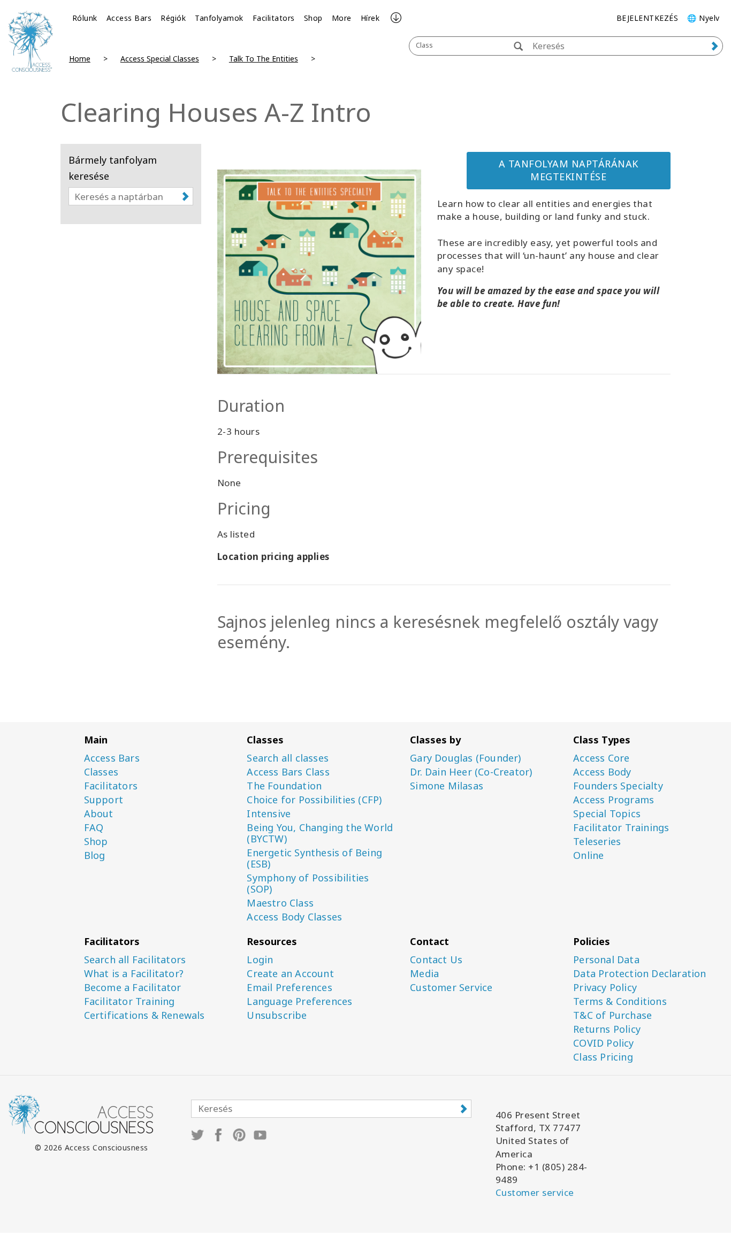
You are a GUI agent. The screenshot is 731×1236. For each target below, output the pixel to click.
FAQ (94, 827)
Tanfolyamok (219, 18)
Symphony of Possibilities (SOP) (308, 883)
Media (424, 973)
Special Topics (607, 813)
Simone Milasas (446, 786)
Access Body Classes (294, 917)
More (342, 18)
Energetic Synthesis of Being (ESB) (314, 858)
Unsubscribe (277, 1015)
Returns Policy (607, 1029)
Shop (313, 18)
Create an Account (290, 973)
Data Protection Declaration (639, 973)
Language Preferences (299, 1001)
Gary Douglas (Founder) (465, 758)
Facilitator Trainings (621, 827)
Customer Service (451, 987)
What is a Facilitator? (134, 973)
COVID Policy (603, 1043)
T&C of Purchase (612, 1015)
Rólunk (84, 18)
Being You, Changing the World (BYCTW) (320, 833)
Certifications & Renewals (144, 1015)
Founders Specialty (618, 786)
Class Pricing (603, 1057)
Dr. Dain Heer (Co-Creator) (471, 772)
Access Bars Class (288, 772)
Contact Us (436, 959)
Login (260, 959)
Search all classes (288, 758)
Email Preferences (289, 987)
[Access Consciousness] (30, 41)
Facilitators (274, 18)
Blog (94, 855)
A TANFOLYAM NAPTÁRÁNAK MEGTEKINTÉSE (568, 170)
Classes (101, 772)
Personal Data (606, 959)
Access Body (602, 772)
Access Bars (129, 18)
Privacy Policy (605, 987)
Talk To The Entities (263, 58)
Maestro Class (280, 903)
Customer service (535, 1192)
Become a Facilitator (132, 987)
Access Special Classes (159, 58)
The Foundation (284, 786)
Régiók (173, 18)
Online (588, 855)
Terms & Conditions (620, 1001)
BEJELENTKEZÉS (647, 18)
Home (79, 58)
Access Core (601, 758)
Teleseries (597, 841)
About (98, 813)
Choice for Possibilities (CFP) (314, 799)
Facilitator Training (129, 1001)
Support (103, 799)
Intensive (269, 813)
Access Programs (613, 799)
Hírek (370, 18)
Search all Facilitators (135, 959)
